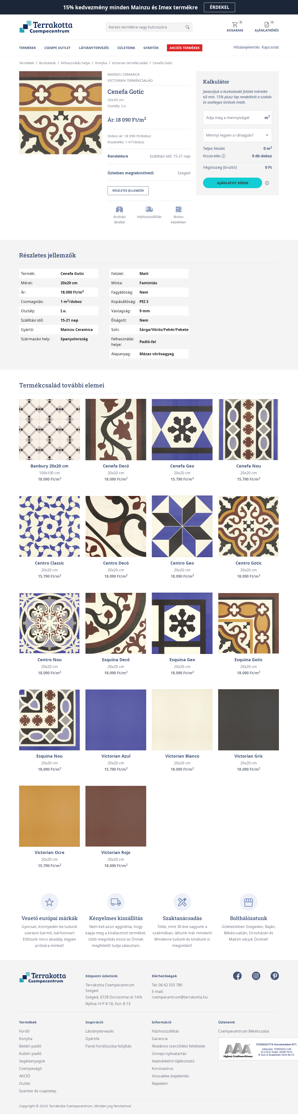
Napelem (160, 1083)
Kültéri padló (30, 1053)
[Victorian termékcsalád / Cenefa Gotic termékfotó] (60, 112)
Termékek (27, 48)
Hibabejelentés (247, 47)
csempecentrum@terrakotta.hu (180, 997)
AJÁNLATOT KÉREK (232, 182)
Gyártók (151, 48)
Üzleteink (126, 48)
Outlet (24, 1083)
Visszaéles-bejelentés (170, 1076)
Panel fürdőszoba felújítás (108, 1046)
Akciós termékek (185, 48)
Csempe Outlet (57, 48)
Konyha (25, 1038)
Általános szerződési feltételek (178, 1046)
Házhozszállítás (165, 1031)
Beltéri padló (30, 1046)
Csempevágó (30, 1068)
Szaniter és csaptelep (37, 1090)
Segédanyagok (32, 1061)
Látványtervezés (94, 48)
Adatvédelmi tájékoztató (173, 1061)
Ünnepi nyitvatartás (169, 1053)
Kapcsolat (270, 47)
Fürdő (24, 1031)
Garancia (160, 1038)
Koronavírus (162, 1068)
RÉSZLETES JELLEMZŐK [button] (128, 191)
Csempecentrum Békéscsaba (243, 1031)
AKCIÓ (24, 1076)
